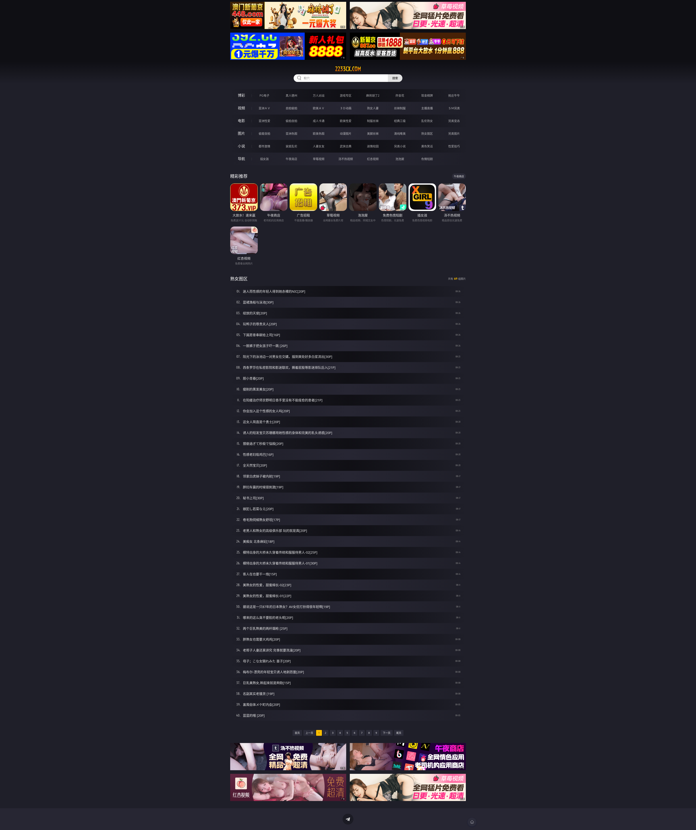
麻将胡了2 (372, 95)
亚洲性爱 (264, 121)
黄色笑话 (427, 146)
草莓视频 (318, 159)
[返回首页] (472, 822)
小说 (241, 146)
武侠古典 (345, 146)
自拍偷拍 (291, 108)
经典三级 (400, 121)
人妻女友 (318, 146)
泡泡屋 (399, 159)
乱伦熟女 (427, 121)
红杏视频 (373, 159)
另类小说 (400, 146)
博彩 (241, 95)
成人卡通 (318, 121)
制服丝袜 (373, 121)
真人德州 (291, 95)
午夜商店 (291, 159)
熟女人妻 (373, 108)
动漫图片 (345, 134)
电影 (241, 120)
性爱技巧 (454, 146)
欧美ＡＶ (318, 108)
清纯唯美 (400, 134)
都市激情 (264, 146)
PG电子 (264, 95)
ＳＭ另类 (454, 108)
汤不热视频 (345, 159)
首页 (297, 732)
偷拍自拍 (291, 121)
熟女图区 (427, 134)
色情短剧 (427, 159)
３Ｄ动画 (345, 108)
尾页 (398, 732)
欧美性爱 (345, 121)
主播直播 (427, 108)
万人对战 (318, 95)
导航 (241, 158)
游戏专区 (345, 95)
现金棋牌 (427, 95)
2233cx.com (348, 68)
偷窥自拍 (264, 134)
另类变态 (454, 121)
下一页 (386, 732)
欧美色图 (318, 134)
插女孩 (264, 159)
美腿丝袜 (373, 134)
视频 (241, 108)
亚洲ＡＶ (264, 108)
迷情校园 (373, 146)
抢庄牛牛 (454, 95)
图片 (241, 133)
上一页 (309, 732)
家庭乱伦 (291, 146)
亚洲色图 (291, 134)
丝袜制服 (400, 108)
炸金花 (399, 95)
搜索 (395, 78)
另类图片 (454, 134)
